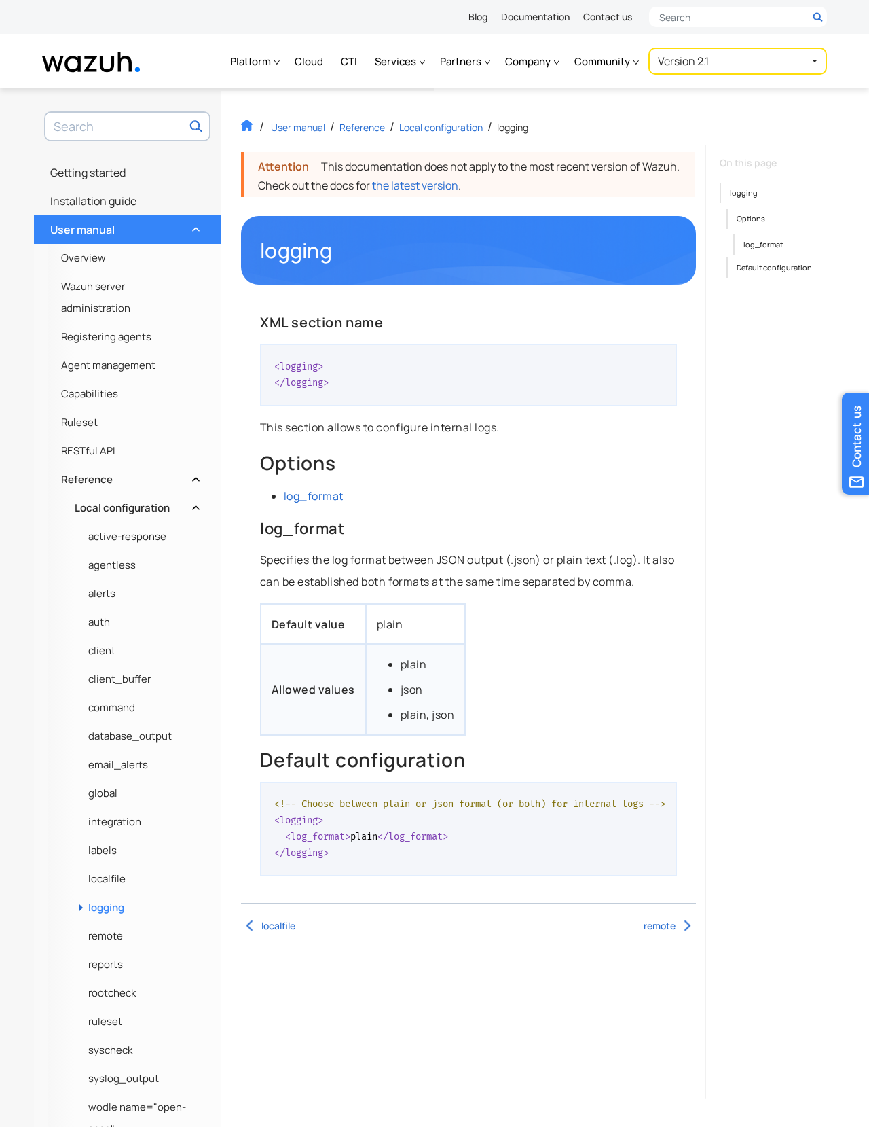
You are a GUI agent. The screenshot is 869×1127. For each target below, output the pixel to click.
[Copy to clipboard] (661, 360)
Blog (477, 16)
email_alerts (118, 764)
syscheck (110, 1050)
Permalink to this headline (340, 250)
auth (99, 622)
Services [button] (396, 61)
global (102, 793)
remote (105, 936)
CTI (349, 61)
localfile (107, 879)
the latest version (415, 185)
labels (102, 850)
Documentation (535, 16)
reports (105, 964)
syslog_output (123, 1078)
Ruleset (79, 422)
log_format (314, 495)
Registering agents (106, 336)
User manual (123, 226)
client (101, 650)
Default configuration (774, 267)
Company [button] (529, 61)
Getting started (88, 172)
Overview (83, 258)
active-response (127, 536)
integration (114, 822)
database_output (130, 736)
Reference (129, 475)
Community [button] (603, 61)
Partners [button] (461, 61)
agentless (112, 565)
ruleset (105, 1021)
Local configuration (136, 504)
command (111, 707)
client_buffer (119, 679)
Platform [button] (251, 61)
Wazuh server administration (95, 297)
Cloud (309, 61)
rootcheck (112, 993)
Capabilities (89, 394)
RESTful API (88, 451)
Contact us (607, 16)
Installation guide (93, 201)
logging (106, 907)
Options (751, 218)
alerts (101, 593)
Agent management (108, 365)
